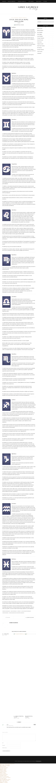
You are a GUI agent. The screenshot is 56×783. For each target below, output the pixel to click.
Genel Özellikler (40, 36)
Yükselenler (39, 53)
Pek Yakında (31, 1)
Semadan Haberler (22, 1)
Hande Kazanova (30, 617)
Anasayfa (4, 1)
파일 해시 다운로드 (3, 768)
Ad (3, 742)
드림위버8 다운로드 (3, 771)
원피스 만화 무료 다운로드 (4, 780)
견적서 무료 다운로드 (3, 781)
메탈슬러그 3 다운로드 (4, 782)
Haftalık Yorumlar (40, 43)
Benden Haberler (11, 1)
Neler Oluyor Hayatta (41, 45)
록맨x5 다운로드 (3, 772)
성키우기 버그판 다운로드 (4, 776)
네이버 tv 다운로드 (3, 773)
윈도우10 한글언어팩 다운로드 (5, 779)
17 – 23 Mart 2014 (5, 633)
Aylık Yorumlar (14, 17)
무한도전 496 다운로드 (4, 774)
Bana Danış (38, 1)
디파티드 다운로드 (3, 770)
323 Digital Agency (38, 761)
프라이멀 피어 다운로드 (4, 767)
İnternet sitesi (4, 747)
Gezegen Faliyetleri (40, 38)
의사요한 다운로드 (3, 778)
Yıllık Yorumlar (39, 51)
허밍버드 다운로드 (3, 766)
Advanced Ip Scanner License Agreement (7, 763)
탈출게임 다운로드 (3, 769)
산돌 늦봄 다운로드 (3, 775)
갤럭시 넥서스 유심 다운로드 (5, 764)
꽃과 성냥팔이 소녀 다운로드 (5, 765)
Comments (8, 617)
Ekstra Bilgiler (39, 34)
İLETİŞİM (45, 1)
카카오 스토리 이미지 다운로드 (5, 777)
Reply (34, 724)
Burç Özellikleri (39, 32)
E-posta (3, 745)
